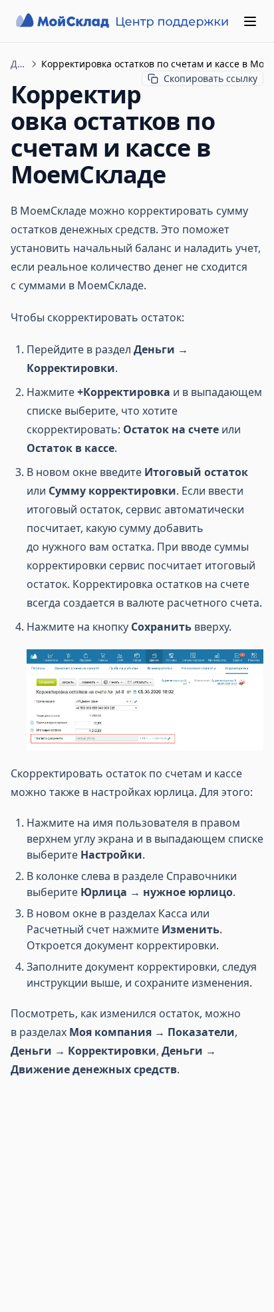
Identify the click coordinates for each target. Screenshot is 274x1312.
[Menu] (250, 21)
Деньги (19, 63)
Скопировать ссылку (210, 78)
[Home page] (123, 21)
